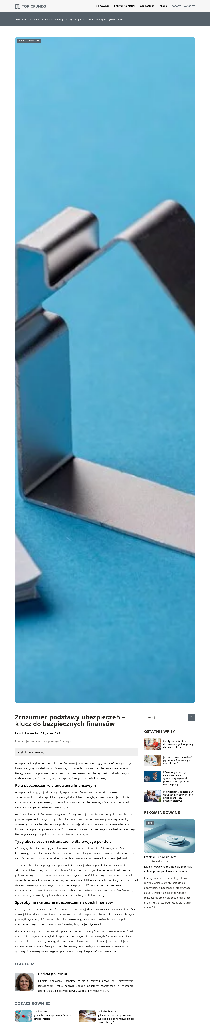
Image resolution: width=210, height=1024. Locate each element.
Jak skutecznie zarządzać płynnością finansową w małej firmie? (177, 760)
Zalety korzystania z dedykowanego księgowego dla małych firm (178, 744)
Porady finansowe (183, 6)
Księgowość (102, 6)
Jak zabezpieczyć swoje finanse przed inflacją (52, 1017)
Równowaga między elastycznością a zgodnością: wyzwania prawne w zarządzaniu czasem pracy (176, 778)
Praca (163, 6)
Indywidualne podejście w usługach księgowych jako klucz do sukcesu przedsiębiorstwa (178, 796)
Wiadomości (147, 6)
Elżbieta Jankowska (26, 733)
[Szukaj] (191, 717)
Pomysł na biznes (124, 6)
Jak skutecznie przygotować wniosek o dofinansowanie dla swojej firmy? (116, 1019)
